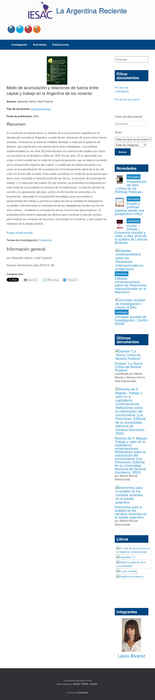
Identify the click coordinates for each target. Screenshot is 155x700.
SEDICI (93, 683)
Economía (45, 240)
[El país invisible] (127, 571)
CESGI (76, 683)
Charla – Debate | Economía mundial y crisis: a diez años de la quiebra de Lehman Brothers (131, 234)
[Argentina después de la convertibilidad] (134, 564)
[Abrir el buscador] (149, 45)
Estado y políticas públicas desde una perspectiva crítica (129, 208)
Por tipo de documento (127, 99)
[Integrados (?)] (125, 557)
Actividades (39, 44)
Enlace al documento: (20, 233)
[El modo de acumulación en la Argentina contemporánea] (134, 550)
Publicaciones (60, 44)
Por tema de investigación (122, 89)
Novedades (134, 176)
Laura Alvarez (131, 655)
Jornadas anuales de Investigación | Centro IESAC (131, 320)
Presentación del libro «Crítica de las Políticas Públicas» (130, 186)
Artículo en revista (41, 109)
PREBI (84, 683)
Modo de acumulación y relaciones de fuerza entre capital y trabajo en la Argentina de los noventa (52, 90)
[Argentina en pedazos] (130, 576)
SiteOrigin (83, 692)
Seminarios (133, 199)
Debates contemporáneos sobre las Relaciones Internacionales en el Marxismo (130, 284)
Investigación (19, 44)
